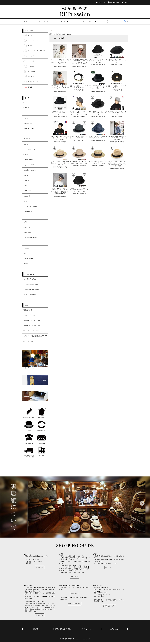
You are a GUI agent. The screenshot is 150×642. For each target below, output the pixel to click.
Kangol (25, 175)
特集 (26, 305)
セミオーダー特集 (29, 315)
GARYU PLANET (29, 149)
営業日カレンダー (40, 593)
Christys (26, 107)
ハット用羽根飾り (29, 341)
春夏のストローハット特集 (32, 320)
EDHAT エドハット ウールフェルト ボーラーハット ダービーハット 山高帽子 (98, 61)
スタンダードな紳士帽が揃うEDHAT (35, 336)
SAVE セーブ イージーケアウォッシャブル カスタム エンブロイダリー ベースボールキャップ (79, 112)
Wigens (25, 263)
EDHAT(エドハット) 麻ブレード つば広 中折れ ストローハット (79, 162)
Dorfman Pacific (28, 128)
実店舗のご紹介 (28, 310)
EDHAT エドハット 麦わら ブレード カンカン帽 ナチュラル (98, 162)
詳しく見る (40, 567)
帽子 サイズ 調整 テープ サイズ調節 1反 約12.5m (117, 86)
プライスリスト (30, 274)
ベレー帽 (31, 61)
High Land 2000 (28, 165)
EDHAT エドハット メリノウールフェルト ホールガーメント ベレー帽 (117, 112)
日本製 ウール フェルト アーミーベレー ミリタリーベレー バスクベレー (117, 61)
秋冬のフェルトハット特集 (32, 325)
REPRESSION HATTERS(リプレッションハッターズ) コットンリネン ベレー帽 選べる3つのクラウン (60, 61)
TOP (25, 21)
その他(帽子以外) (33, 82)
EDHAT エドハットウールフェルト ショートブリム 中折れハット (79, 137)
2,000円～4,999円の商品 (31, 284)
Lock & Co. (27, 196)
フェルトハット (33, 40)
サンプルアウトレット (29, 368)
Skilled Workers (28, 258)
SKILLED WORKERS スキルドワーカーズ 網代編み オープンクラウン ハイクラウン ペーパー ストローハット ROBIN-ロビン (79, 61)
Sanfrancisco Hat (29, 217)
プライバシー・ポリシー (88, 629)
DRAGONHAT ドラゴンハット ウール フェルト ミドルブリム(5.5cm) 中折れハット (98, 87)
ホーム (53, 30)
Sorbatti (26, 243)
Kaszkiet (26, 180)
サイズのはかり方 (74, 603)
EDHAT (25, 133)
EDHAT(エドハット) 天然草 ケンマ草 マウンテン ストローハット (98, 137)
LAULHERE (27, 191)
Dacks (25, 118)
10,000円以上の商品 (30, 294)
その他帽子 (31, 71)
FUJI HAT (26, 139)
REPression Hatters (30, 206)
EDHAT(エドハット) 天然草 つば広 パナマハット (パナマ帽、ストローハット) (60, 163)
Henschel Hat (28, 159)
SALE (30, 87)
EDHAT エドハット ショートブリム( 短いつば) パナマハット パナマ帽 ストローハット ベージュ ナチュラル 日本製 (117, 164)
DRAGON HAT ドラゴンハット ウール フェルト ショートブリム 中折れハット (60, 112)
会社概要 (35, 629)
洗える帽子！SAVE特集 (31, 331)
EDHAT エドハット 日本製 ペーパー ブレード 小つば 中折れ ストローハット (60, 87)
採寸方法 (74, 593)
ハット (30, 45)
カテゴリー (42, 21)
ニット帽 (31, 66)
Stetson (26, 248)
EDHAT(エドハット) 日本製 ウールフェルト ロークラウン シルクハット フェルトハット (79, 190)
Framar (25, 144)
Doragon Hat (27, 123)
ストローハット (33, 35)
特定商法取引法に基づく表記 (62, 629)
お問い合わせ (114, 629)
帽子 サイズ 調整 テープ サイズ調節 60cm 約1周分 (79, 86)
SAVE (25, 222)
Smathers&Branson (30, 237)
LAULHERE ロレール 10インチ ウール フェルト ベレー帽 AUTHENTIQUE (60, 138)
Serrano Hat (27, 232)
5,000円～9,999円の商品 (31, 289)
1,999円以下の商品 (29, 279)
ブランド (64, 21)
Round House (28, 211)
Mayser (25, 201)
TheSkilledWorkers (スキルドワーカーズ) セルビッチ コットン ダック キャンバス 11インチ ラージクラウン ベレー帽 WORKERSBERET (60, 191)
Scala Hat (26, 227)
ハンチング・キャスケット (36, 50)
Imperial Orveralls (29, 170)
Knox (25, 185)
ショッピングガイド (88, 21)
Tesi (24, 253)
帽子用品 (31, 76)
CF (24, 102)
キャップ (31, 56)
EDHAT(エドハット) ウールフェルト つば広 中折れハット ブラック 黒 (98, 112)
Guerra (25, 154)
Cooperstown (27, 113)
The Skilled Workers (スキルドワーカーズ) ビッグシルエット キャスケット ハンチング (117, 138)
